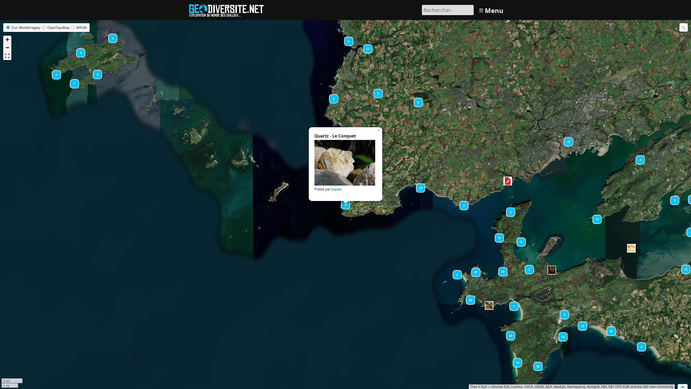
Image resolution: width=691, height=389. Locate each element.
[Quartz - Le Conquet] (344, 163)
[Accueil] (229, 9)
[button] (110, 36)
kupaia (336, 189)
